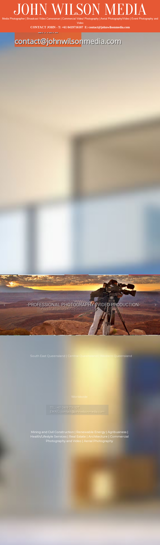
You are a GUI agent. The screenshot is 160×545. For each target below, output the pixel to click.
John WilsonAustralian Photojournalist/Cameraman (80, 305)
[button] (4, 304)
